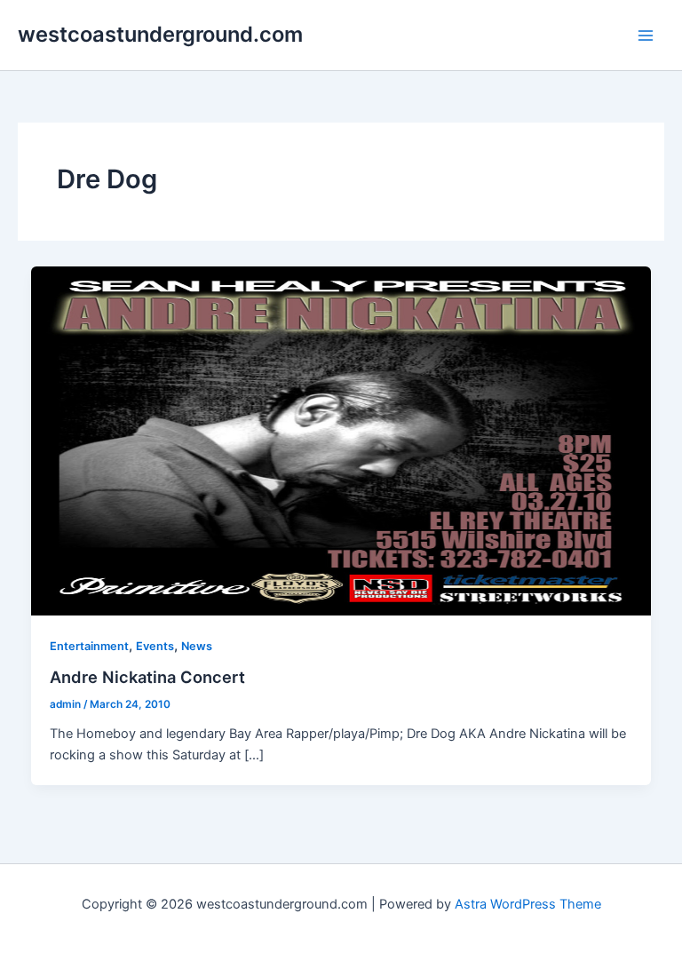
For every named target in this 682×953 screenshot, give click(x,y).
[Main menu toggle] (645, 35)
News (196, 646)
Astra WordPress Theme (528, 904)
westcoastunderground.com (160, 34)
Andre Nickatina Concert (147, 677)
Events (155, 646)
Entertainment (89, 646)
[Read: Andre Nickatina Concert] (341, 440)
